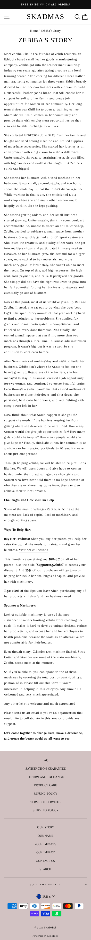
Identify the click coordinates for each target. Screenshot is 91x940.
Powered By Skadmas (46, 935)
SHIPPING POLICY (45, 810)
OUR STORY (45, 827)
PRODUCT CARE (45, 785)
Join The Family (45, 884)
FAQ (45, 760)
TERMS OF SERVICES (45, 802)
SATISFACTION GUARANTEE (45, 768)
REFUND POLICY (45, 793)
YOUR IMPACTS (45, 844)
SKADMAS (45, 16)
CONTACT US (45, 861)
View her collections (33, 550)
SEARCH (45, 869)
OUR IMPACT (45, 852)
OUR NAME (46, 835)
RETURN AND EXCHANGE (45, 777)
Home (34, 30)
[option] (45, 4)
